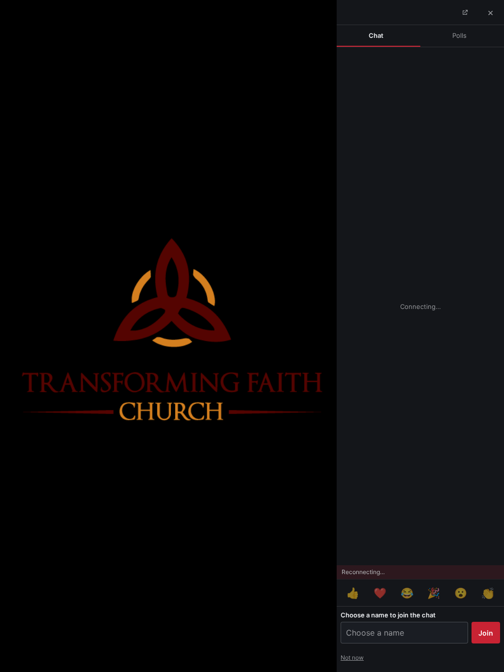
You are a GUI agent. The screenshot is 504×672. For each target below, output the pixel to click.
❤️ (380, 593)
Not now (352, 657)
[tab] (378, 36)
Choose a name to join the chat (388, 615)
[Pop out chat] (464, 12)
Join (485, 633)
